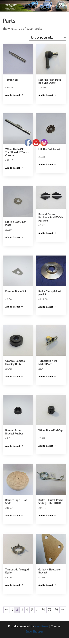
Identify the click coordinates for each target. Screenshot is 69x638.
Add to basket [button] (12, 95)
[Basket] (58, 7)
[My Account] (54, 6)
